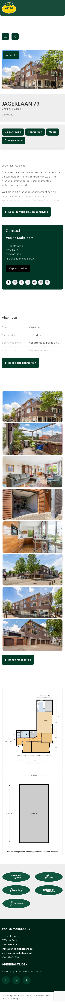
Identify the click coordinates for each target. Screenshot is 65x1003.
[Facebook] (6, 980)
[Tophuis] (16, 903)
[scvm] (48, 877)
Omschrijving (13, 132)
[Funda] (16, 890)
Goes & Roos (18, 996)
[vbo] (16, 877)
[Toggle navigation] (58, 8)
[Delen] (15, 36)
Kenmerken (35, 132)
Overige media (14, 140)
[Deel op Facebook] (8, 282)
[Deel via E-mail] (40, 282)
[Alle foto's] (5, 36)
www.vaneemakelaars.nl (17, 953)
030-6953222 (13, 254)
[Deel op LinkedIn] (27, 282)
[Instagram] (16, 980)
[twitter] (27, 980)
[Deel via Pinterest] (21, 282)
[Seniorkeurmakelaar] (48, 890)
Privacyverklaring (10, 999)
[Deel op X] (15, 282)
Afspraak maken (18, 268)
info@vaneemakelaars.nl (20, 258)
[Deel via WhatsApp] (34, 282)
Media (52, 132)
